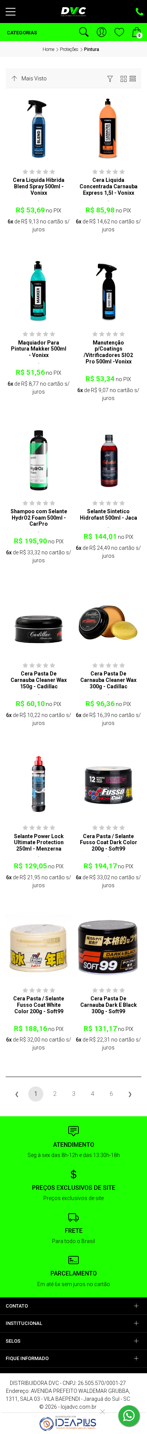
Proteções (69, 49)
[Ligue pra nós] (139, 12)
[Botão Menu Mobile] (10, 14)
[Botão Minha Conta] (101, 32)
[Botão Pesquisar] (84, 32)
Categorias (21, 32)
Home (48, 49)
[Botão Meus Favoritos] (119, 32)
